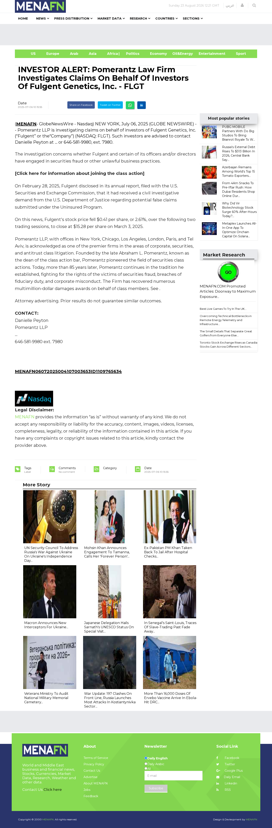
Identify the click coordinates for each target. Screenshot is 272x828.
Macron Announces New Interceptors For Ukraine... (46, 625)
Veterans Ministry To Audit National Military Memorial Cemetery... (46, 698)
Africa (112, 54)
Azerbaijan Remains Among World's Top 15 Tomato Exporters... (238, 171)
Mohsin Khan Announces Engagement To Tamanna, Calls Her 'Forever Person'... (107, 552)
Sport (238, 54)
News (41, 18)
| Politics (132, 54)
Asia (93, 54)
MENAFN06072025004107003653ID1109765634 (68, 371)
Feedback (91, 796)
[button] (242, 5)
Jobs (87, 790)
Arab (74, 54)
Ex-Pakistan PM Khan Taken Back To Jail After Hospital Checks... (168, 552)
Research (138, 18)
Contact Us (92, 771)
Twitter (229, 764)
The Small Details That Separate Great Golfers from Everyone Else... (226, 333)
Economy (158, 54)
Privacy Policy (94, 764)
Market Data (110, 18)
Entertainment (206, 54)
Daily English (157, 758)
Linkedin (230, 783)
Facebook (231, 758)
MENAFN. (48, 819)
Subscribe (156, 788)
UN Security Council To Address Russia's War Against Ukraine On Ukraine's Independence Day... (51, 554)
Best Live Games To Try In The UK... (223, 308)
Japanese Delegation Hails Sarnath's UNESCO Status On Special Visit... (109, 627)
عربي (230, 5)
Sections (191, 18)
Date (22, 103)
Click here (53, 789)
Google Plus (233, 771)
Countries (164, 18)
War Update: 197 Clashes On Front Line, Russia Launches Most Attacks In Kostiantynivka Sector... (110, 700)
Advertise (91, 777)
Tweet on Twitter (110, 104)
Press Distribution (71, 18)
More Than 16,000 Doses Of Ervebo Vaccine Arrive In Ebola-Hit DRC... (170, 698)
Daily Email (232, 777)
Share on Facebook (81, 104)
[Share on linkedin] (141, 105)
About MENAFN (96, 783)
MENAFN (26, 123)
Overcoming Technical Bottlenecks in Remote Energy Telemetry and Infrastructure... (226, 320)
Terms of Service (96, 758)
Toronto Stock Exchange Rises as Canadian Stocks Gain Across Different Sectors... (229, 344)
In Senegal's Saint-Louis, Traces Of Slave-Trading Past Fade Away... (170, 627)
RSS (227, 790)
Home (23, 18)
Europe (53, 54)
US (28, 54)
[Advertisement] (137, 34)
